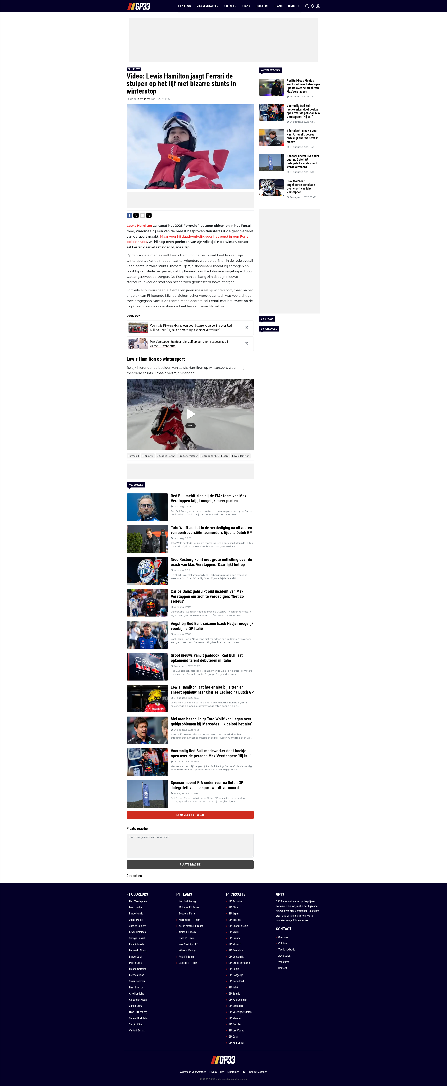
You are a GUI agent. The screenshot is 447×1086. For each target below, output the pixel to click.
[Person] (318, 6)
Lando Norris (136, 913)
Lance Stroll (135, 956)
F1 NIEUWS (184, 6)
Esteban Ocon (136, 975)
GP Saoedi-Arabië (238, 926)
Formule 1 (133, 455)
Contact (282, 968)
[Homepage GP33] (134, 6)
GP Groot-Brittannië (239, 962)
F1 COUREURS (137, 894)
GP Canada (234, 938)
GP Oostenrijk (236, 956)
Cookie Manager (258, 1072)
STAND (246, 6)
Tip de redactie (286, 949)
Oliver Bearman (137, 981)
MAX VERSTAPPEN (207, 6)
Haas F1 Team (187, 938)
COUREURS (262, 6)
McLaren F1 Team (189, 907)
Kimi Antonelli (136, 944)
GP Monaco (235, 944)
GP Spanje (234, 993)
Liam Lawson (136, 987)
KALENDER (230, 6)
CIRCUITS (293, 6)
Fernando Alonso (138, 950)
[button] (307, 6)
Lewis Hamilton (139, 226)
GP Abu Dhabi (236, 1042)
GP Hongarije (236, 975)
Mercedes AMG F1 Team (215, 455)
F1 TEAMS (184, 894)
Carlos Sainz (135, 1005)
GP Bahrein (235, 919)
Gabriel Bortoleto (138, 1018)
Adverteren (284, 955)
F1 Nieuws (147, 455)
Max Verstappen (138, 901)
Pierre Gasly (135, 962)
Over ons (283, 937)
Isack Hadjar (136, 907)
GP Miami (234, 932)
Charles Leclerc (137, 926)
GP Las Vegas (236, 1030)
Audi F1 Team (186, 956)
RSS (244, 1072)
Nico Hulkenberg (138, 1012)
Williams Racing (187, 950)
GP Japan (234, 913)
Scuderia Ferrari (166, 455)
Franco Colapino (137, 969)
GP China (233, 907)
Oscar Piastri (136, 919)
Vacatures (283, 962)
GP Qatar (233, 1036)
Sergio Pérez (136, 1024)
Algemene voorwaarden (193, 1072)
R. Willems (144, 99)
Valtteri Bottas (137, 1030)
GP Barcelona (236, 950)
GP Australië (235, 901)
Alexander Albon (138, 999)
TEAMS (278, 6)
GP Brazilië (235, 1024)
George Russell (137, 938)
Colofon (282, 943)
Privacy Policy (217, 1072)
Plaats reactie (190, 864)
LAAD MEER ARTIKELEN (190, 815)
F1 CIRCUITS (236, 894)
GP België (234, 969)
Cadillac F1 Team (188, 962)
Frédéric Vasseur (188, 455)
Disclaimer (233, 1072)
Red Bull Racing (187, 901)
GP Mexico (235, 1018)
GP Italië (233, 987)
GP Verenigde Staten (240, 1012)
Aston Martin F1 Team (191, 926)
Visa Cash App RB (188, 944)
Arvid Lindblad (136, 993)
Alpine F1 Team (187, 932)
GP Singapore (236, 1005)
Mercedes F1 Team (189, 919)
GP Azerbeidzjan (238, 999)
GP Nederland (236, 981)
